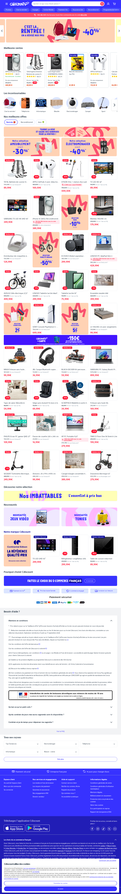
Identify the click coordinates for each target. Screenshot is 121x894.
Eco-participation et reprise (100, 808)
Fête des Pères (78, 848)
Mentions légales (96, 792)
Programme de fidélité (111, 10)
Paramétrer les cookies (60, 883)
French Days (33, 848)
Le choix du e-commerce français (17, 840)
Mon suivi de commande (12, 786)
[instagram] (98, 829)
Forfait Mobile (48, 10)
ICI (39, 644)
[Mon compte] (108, 3)
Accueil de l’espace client (12, 783)
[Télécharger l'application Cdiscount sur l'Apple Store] (14, 828)
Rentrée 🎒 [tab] (11, 122)
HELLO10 (84, 15)
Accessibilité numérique (69, 797)
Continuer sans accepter (107, 860)
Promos (8, 10)
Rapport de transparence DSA (100, 812)
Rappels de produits (68, 790)
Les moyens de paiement (41, 786)
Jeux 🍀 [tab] (41, 122)
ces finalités (35, 871)
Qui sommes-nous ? (68, 793)
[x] (109, 829)
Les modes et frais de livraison (43, 783)
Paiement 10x (63, 10)
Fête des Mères (67, 848)
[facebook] (92, 829)
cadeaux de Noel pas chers (107, 848)
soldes (103, 846)
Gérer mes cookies (96, 805)
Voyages (35, 10)
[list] (60, 70)
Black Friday (111, 846)
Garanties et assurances (41, 790)
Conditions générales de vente (101, 783)
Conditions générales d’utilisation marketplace (102, 788)
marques (61, 851)
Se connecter (8, 790)
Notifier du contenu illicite (70, 786)
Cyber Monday (10, 848)
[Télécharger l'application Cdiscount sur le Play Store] (38, 828)
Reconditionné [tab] (27, 122)
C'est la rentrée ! (21, 10)
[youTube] (115, 829)
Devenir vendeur (38, 797)
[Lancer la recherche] (102, 4)
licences (68, 851)
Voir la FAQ (61, 731)
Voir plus (60, 759)
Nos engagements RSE (40, 793)
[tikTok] (103, 829)
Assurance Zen (78, 10)
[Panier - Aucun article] (114, 3)
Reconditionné (93, 10)
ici (68, 640)
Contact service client (69, 783)
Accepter (60, 889)
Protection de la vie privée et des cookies (101, 800)
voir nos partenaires (29, 868)
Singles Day (22, 848)
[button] (6, 105)
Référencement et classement (100, 796)
